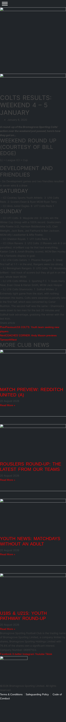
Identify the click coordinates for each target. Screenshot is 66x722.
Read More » (7, 405)
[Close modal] (4, 703)
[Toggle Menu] (5, 4)
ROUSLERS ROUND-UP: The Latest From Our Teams (30, 466)
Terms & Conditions (11, 694)
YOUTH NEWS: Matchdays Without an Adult (30, 541)
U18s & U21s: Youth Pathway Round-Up (23, 616)
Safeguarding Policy (37, 694)
